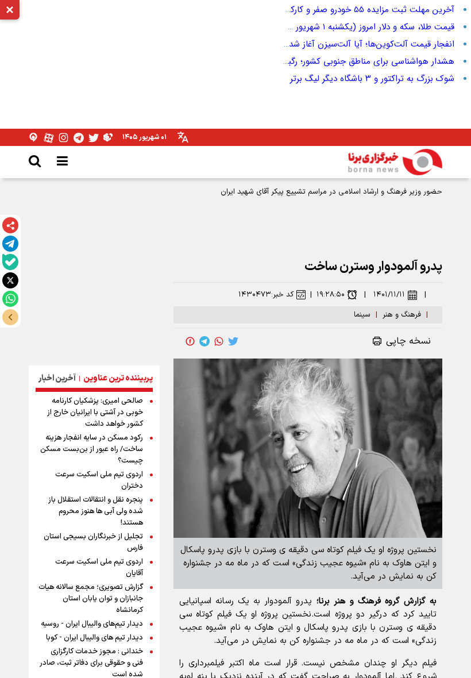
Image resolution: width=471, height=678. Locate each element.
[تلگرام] (10, 243)
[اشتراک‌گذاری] (10, 225)
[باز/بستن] (10, 317)
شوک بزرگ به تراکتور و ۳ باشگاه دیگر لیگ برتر (372, 79)
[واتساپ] (10, 299)
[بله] (10, 262)
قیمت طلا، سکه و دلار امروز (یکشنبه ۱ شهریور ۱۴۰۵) (364, 27)
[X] (10, 280)
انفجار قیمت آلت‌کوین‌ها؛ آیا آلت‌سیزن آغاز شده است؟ (357, 44)
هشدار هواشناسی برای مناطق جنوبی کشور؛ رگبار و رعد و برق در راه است (326, 61)
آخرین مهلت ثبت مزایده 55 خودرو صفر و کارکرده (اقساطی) (348, 10)
